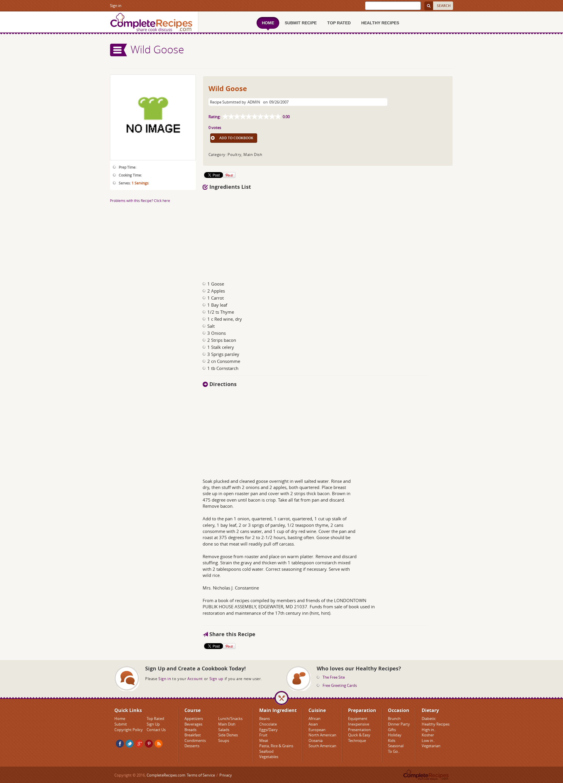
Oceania (315, 740)
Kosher (428, 735)
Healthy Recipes (436, 724)
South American (322, 745)
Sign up (216, 678)
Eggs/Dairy (268, 729)
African (314, 718)
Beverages (193, 724)
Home (119, 718)
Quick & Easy (359, 735)
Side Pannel (119, 50)
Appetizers (193, 718)
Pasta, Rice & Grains (276, 745)
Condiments (195, 740)
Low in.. (428, 740)
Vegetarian (431, 745)
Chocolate (268, 724)
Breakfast (192, 735)
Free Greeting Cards (340, 685)
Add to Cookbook (236, 137)
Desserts (191, 745)
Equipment (357, 718)
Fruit (263, 735)
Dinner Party (399, 724)
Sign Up (153, 724)
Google (139, 744)
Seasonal (395, 745)
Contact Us (156, 729)
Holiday (394, 735)
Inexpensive (358, 724)
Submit (120, 724)
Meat (263, 740)
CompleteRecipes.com (166, 775)
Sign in (115, 5)
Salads (223, 729)
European (316, 729)
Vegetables (268, 756)
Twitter (130, 744)
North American (322, 735)
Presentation (359, 729)
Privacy (225, 775)
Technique (357, 740)
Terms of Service (201, 775)
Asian (313, 724)
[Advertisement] (328, 234)
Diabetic (429, 718)
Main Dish (226, 724)
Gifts (392, 729)
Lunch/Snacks (230, 718)
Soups (223, 740)
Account (195, 678)
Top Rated (155, 718)
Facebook (120, 744)
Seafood (266, 751)
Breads (190, 729)
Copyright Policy (128, 729)
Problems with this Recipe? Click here (140, 200)
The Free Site (334, 677)
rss (159, 744)
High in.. (429, 729)
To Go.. (394, 751)
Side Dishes (228, 735)
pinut (149, 744)
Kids (391, 740)
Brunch (394, 718)
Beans (264, 718)
